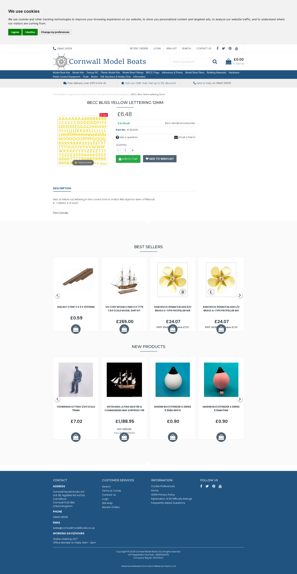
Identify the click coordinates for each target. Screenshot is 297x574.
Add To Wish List (161, 159)
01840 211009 (60, 517)
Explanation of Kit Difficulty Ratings (171, 498)
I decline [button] (30, 32)
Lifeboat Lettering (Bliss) (117, 94)
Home (56, 94)
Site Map (107, 503)
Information (139, 76)
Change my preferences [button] (55, 32)
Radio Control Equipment (66, 76)
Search (186, 48)
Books (94, 76)
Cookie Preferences (163, 486)
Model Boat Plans (194, 72)
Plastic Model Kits (110, 72)
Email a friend (186, 137)
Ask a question (128, 137)
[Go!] (215, 61)
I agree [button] (15, 32)
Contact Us (203, 48)
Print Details (60, 213)
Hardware (234, 72)
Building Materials (216, 72)
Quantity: (121, 145)
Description (62, 188)
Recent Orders (139, 48)
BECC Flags (152, 72)
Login (157, 48)
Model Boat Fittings (133, 72)
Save (105, 115)
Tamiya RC (92, 72)
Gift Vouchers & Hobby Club (115, 76)
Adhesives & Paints (172, 72)
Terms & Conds (111, 490)
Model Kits (78, 72)
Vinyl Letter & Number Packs (89, 94)
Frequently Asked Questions (168, 503)
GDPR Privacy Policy (163, 494)
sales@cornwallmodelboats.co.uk (74, 528)
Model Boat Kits (61, 72)
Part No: (121, 130)
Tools (86, 76)
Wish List (171, 48)
